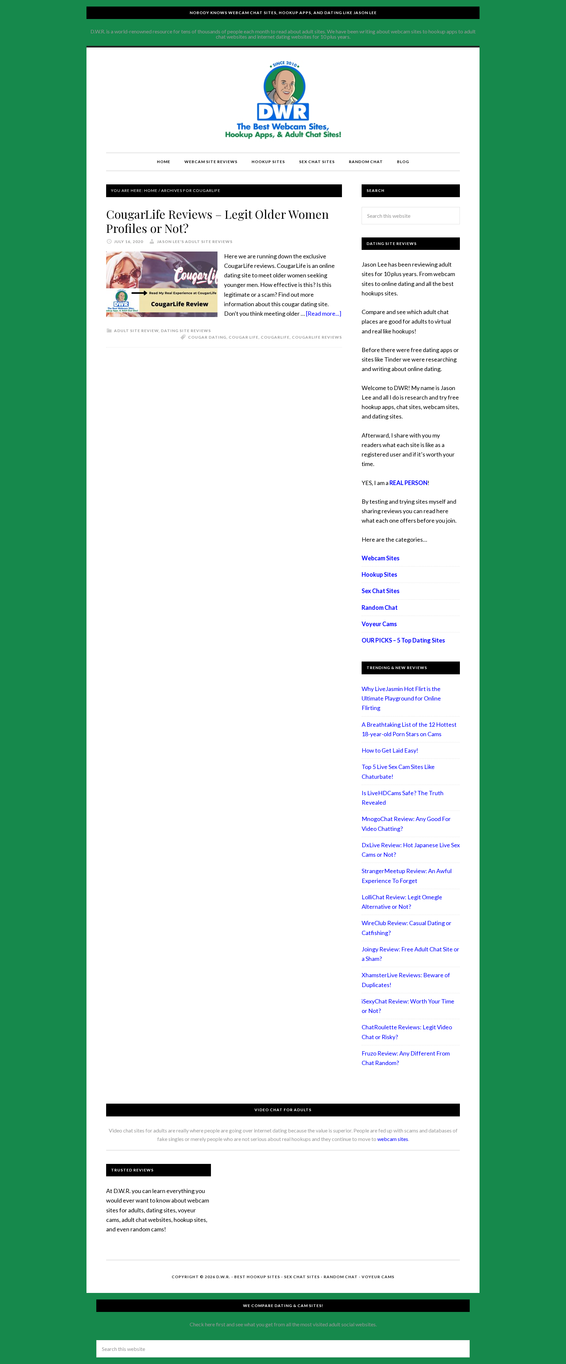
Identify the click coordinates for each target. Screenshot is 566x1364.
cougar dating (207, 337)
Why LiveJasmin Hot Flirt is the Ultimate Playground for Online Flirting (401, 698)
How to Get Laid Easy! (390, 750)
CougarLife (275, 337)
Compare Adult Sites (283, 100)
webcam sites (392, 1139)
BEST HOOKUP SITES (257, 1276)
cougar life (243, 337)
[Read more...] (323, 313)
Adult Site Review (136, 330)
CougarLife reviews (317, 337)
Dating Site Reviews (186, 330)
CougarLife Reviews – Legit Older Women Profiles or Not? (217, 221)
